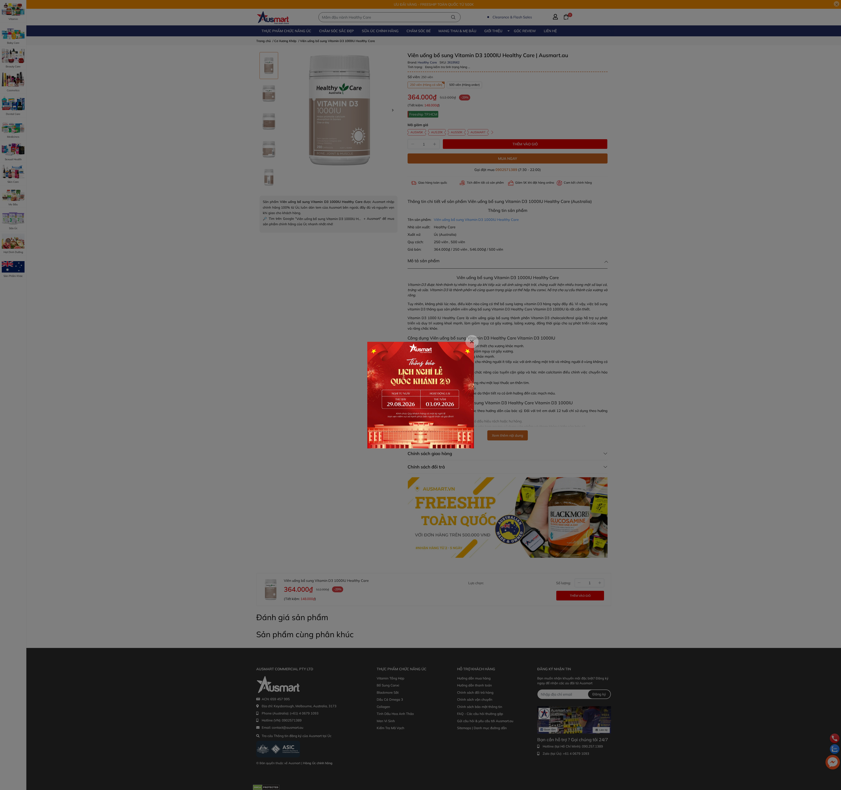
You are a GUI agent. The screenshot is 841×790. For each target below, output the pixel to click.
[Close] (472, 341)
